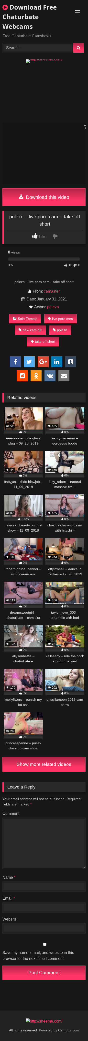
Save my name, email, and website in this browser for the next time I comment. (38, 956)
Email (8, 898)
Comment (10, 813)
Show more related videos (44, 764)
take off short (45, 341)
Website (9, 919)
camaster (52, 291)
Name (8, 877)
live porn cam (62, 319)
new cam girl (32, 330)
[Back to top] (72, 1026)
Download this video (46, 197)
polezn (53, 307)
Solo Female (27, 319)
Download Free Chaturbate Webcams (29, 17)
